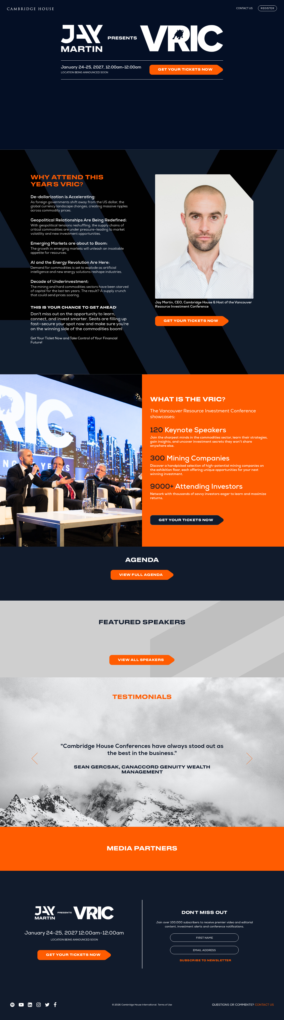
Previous (35, 758)
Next (249, 758)
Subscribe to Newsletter (205, 960)
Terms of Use (165, 1004)
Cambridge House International (139, 1004)
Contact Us (244, 8)
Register (267, 8)
